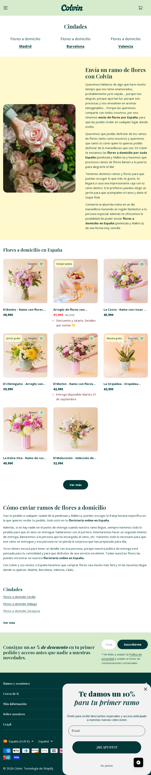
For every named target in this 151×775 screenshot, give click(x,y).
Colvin (18, 768)
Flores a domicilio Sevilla (19, 597)
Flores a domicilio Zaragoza (21, 611)
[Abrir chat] (138, 762)
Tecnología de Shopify (38, 768)
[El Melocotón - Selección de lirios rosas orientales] (75, 429)
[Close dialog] (145, 689)
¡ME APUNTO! (107, 747)
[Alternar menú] (5, 7)
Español (43, 741)
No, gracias (107, 765)
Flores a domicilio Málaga (20, 604)
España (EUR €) (19, 741)
